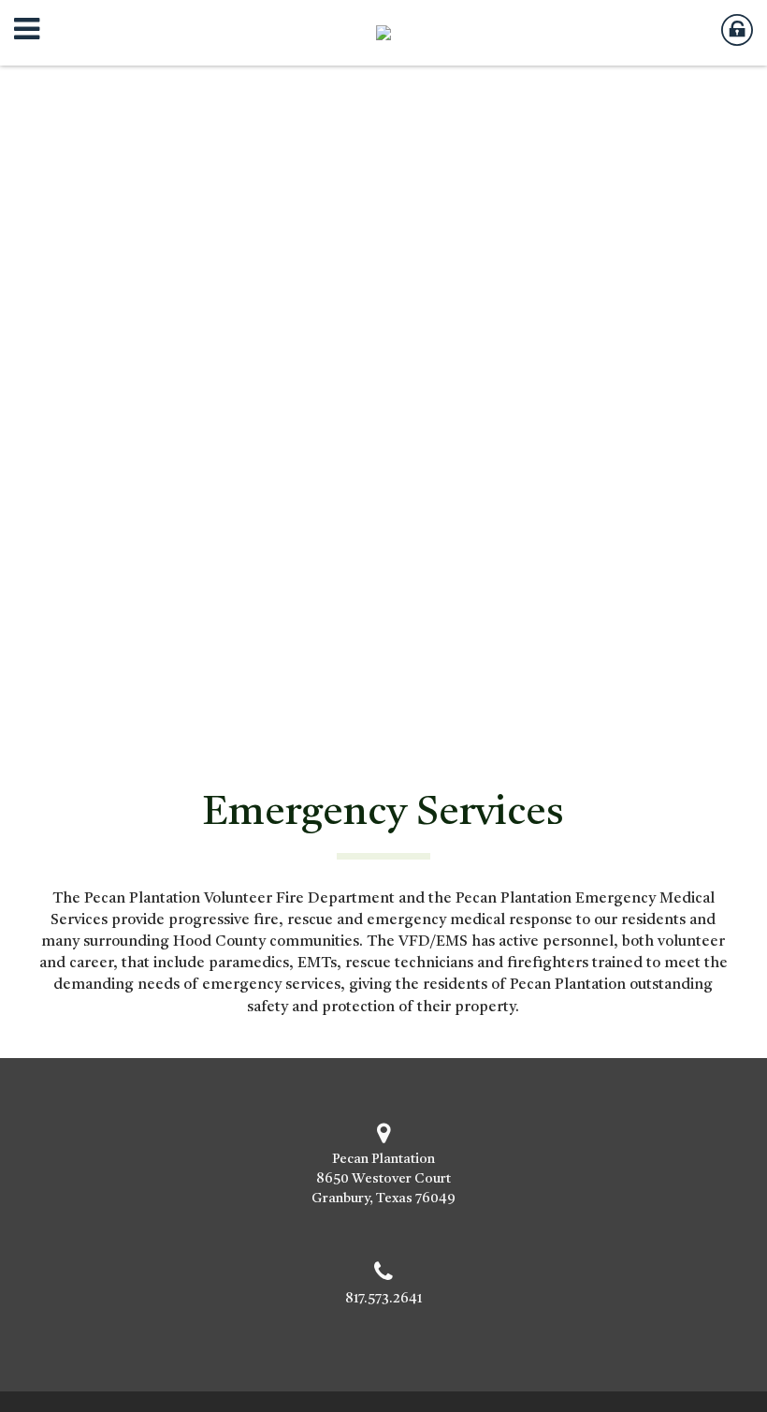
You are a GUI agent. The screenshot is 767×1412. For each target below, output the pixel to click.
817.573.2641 (383, 1299)
